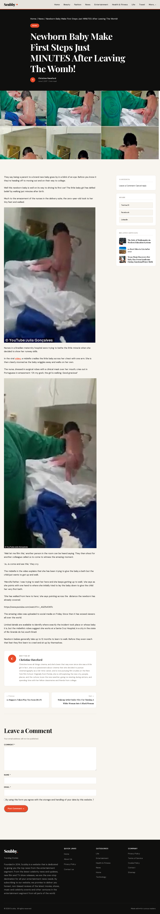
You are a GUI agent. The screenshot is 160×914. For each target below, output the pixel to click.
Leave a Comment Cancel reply (132, 185)
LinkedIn (124, 219)
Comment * (9, 745)
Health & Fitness (120, 4)
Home (57, 4)
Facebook (125, 212)
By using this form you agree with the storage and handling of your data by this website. (50, 799)
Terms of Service (135, 858)
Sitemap (131, 872)
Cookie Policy (134, 863)
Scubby (9, 4)
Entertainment (101, 4)
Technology (101, 877)
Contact (131, 867)
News (87, 4)
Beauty (67, 4)
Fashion (77, 4)
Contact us (69, 869)
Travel (142, 4)
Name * (7, 775)
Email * (7, 787)
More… (152, 4)
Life (133, 4)
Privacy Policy (70, 864)
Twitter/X (125, 205)
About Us (68, 859)
